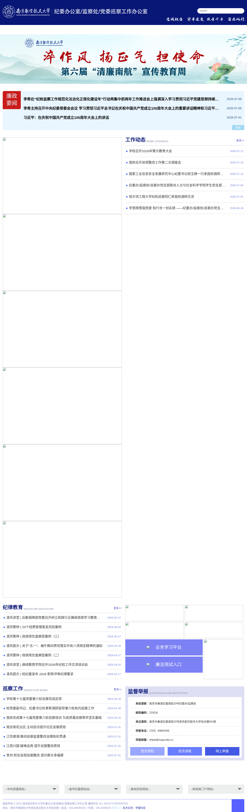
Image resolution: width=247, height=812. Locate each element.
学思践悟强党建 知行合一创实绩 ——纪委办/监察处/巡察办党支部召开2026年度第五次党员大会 (179, 208)
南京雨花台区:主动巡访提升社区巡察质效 (36, 727)
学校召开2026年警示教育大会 (30, 208)
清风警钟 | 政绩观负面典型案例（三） (33, 636)
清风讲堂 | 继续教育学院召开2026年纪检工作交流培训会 (47, 665)
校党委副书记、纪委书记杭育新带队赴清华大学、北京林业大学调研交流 (57, 592)
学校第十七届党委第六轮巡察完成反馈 (34, 699)
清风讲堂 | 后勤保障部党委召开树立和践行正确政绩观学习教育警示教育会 (56, 617)
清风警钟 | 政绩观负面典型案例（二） (33, 655)
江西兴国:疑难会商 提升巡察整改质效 (33, 746)
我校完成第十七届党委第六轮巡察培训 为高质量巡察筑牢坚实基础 (54, 718)
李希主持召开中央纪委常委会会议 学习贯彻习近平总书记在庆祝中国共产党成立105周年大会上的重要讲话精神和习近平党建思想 (122, 108)
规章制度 (139, 29)
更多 (238, 127)
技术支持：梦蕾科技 (134, 807)
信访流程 (184, 751)
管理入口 (117, 807)
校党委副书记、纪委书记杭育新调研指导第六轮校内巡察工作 (50, 708)
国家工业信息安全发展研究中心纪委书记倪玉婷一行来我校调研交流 (54, 361)
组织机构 (53, 29)
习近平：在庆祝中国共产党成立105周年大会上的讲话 (66, 118)
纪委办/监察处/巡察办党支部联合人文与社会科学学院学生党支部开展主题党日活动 (63, 438)
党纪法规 (96, 29)
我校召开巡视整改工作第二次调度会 (34, 285)
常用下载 (182, 29)
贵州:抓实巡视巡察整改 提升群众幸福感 (34, 755)
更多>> (240, 140)
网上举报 (222, 751)
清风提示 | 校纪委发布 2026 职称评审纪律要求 (39, 674)
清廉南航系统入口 (231, 29)
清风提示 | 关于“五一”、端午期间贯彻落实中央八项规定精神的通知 (54, 646)
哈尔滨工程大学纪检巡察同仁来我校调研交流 (40, 515)
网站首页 (9, 29)
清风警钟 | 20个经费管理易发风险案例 (33, 627)
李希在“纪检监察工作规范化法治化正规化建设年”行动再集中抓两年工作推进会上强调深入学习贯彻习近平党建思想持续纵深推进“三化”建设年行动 (122, 99)
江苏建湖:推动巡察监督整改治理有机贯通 (36, 736)
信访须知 (147, 751)
